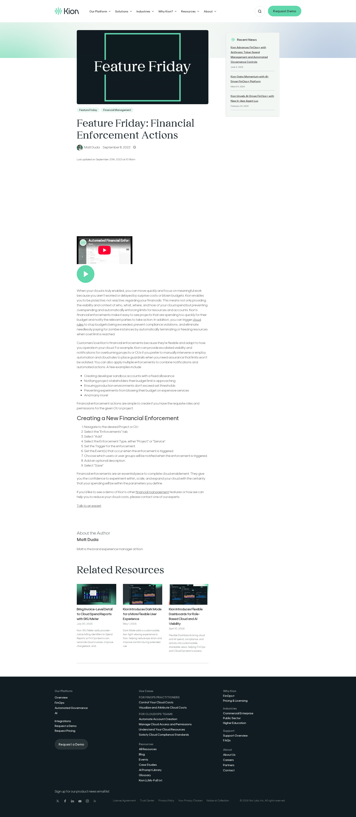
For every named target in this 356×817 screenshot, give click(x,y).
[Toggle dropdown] (109, 11)
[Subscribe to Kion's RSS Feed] (95, 801)
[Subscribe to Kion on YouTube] (80, 801)
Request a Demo (71, 744)
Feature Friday (88, 109)
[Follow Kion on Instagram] (87, 801)
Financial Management (117, 109)
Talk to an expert (89, 505)
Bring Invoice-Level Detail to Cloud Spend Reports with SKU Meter (95, 614)
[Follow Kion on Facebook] (65, 801)
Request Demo (284, 11)
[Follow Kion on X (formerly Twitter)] (58, 801)
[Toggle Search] (260, 11)
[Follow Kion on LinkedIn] (72, 801)
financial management (152, 492)
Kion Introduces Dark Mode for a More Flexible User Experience (142, 614)
